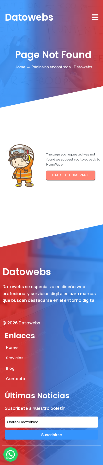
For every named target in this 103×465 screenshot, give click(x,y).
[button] (10, 454)
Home (20, 67)
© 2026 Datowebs (21, 323)
